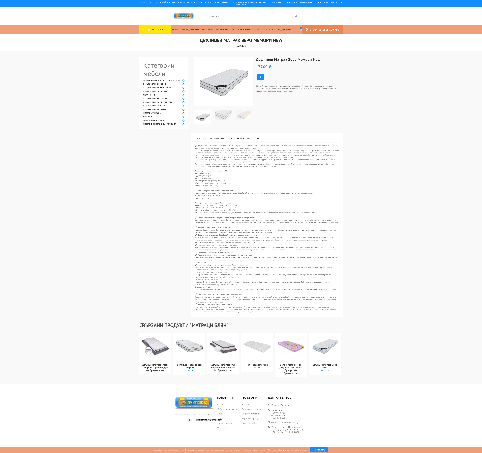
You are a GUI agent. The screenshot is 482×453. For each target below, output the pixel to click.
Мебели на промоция (218, 29)
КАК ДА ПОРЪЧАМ (284, 29)
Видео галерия (224, 423)
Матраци (147, 117)
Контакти (268, 29)
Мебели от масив (152, 113)
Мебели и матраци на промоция (159, 124)
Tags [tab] (256, 138)
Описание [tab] (201, 138)
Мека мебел (149, 95)
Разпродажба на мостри (193, 29)
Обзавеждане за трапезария (157, 87)
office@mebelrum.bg (288, 422)
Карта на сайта (250, 423)
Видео (220, 414)
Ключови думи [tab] (217, 138)
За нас (257, 29)
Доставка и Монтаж (241, 29)
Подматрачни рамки (153, 120)
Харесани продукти (252, 418)
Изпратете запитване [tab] (239, 138)
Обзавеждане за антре (154, 106)
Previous (195, 82)
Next (251, 82)
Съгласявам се (319, 450)
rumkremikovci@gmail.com (209, 420)
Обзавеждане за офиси (155, 109)
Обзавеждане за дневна (155, 91)
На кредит (247, 404)
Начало (175, 29)
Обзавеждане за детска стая (157, 102)
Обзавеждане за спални (155, 98)
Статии (220, 418)
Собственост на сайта (253, 409)
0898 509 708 (331, 30)
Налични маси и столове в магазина (161, 80)
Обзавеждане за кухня (154, 84)
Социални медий (250, 414)
